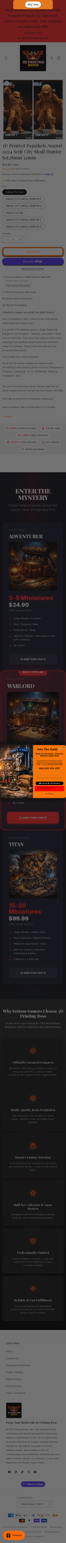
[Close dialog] (64, 747)
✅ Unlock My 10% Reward (49, 783)
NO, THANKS (49, 793)
